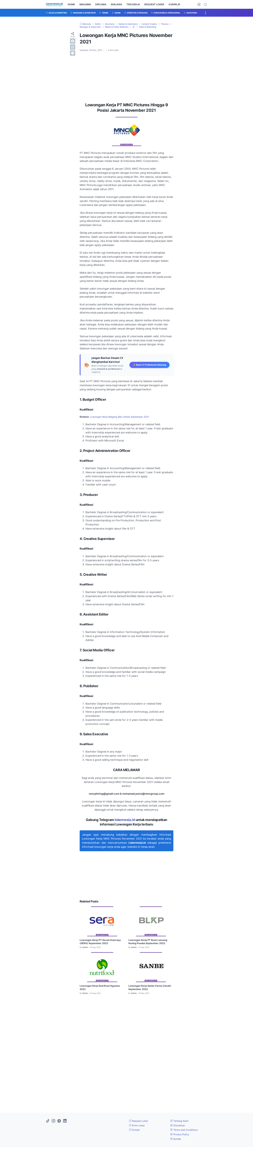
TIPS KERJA (133, 4)
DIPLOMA (100, 4)
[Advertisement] (126, 75)
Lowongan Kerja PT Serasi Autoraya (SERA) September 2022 (100, 942)
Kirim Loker (138, 1125)
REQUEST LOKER (154, 4)
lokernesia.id (125, 820)
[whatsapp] (72, 47)
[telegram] (72, 53)
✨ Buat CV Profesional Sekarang (149, 364)
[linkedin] (65, 1121)
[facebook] (72, 41)
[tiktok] (47, 1121)
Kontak (177, 1138)
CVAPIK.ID (174, 4)
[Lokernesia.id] (54, 4)
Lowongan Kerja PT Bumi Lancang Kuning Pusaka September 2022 (147, 942)
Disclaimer (179, 1125)
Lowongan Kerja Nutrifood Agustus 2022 (100, 987)
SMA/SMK (85, 4)
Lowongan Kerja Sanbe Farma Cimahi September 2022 (149, 987)
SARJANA (116, 4)
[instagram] (53, 1121)
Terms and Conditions (185, 1129)
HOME (71, 4)
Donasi (135, 1129)
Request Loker (139, 1120)
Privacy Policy (181, 1134)
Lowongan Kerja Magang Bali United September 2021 (119, 416)
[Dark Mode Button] (199, 4)
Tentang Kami (180, 1120)
